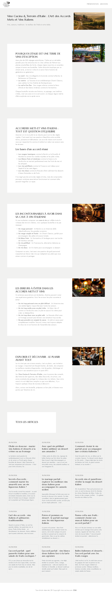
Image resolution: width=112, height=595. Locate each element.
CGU (74, 590)
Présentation (93, 4)
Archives (104, 4)
